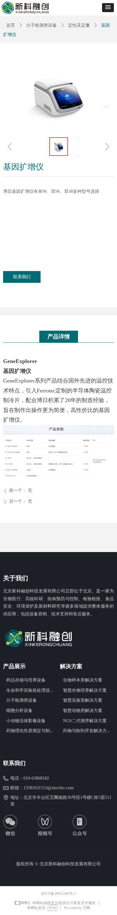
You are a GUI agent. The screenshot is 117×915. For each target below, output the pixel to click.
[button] (108, 7)
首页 (10, 25)
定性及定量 (79, 25)
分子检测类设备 (41, 25)
